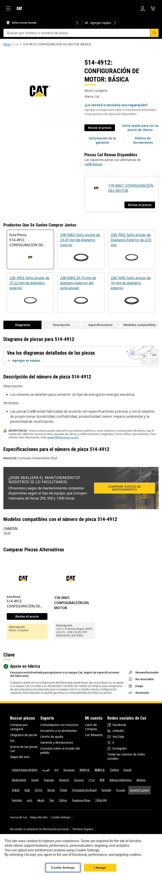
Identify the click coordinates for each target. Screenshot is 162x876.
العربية (45, 770)
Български (68, 770)
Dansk (127, 770)
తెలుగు (40, 800)
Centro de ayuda (51, 737)
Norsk (51, 790)
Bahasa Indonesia (120, 780)
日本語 (15, 790)
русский (120, 790)
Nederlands (19, 780)
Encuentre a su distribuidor (58, 731)
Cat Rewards (94, 735)
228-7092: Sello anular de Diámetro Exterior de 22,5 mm (131, 240)
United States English (24, 770)
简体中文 (85, 770)
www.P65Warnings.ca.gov (62, 437)
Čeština (114, 770)
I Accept (100, 867)
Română (106, 790)
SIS (12, 741)
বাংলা (56, 770)
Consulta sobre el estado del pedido (60, 750)
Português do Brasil (84, 790)
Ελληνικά (79, 780)
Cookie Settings (60, 817)
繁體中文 (100, 770)
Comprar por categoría (19, 727)
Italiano (141, 780)
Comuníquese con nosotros (59, 725)
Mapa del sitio (20, 757)
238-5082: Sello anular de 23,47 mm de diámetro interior (80, 240)
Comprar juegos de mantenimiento (124, 488)
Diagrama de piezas (23, 735)
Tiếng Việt (101, 800)
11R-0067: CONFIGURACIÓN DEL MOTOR (71, 602)
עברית (92, 780)
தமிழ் (29, 800)
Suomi (35, 780)
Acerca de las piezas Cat (24, 749)
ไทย (51, 800)
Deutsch (64, 780)
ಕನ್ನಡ (27, 790)
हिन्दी (102, 780)
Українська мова (81, 800)
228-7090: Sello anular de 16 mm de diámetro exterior (131, 283)
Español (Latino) (139, 790)
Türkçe (63, 800)
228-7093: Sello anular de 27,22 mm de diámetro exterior (29, 283)
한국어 (38, 790)
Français (49, 780)
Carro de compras (91, 727)
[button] (140, 127)
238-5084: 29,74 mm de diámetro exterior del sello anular (78, 283)
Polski (63, 790)
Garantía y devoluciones (56, 742)
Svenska (17, 800)
